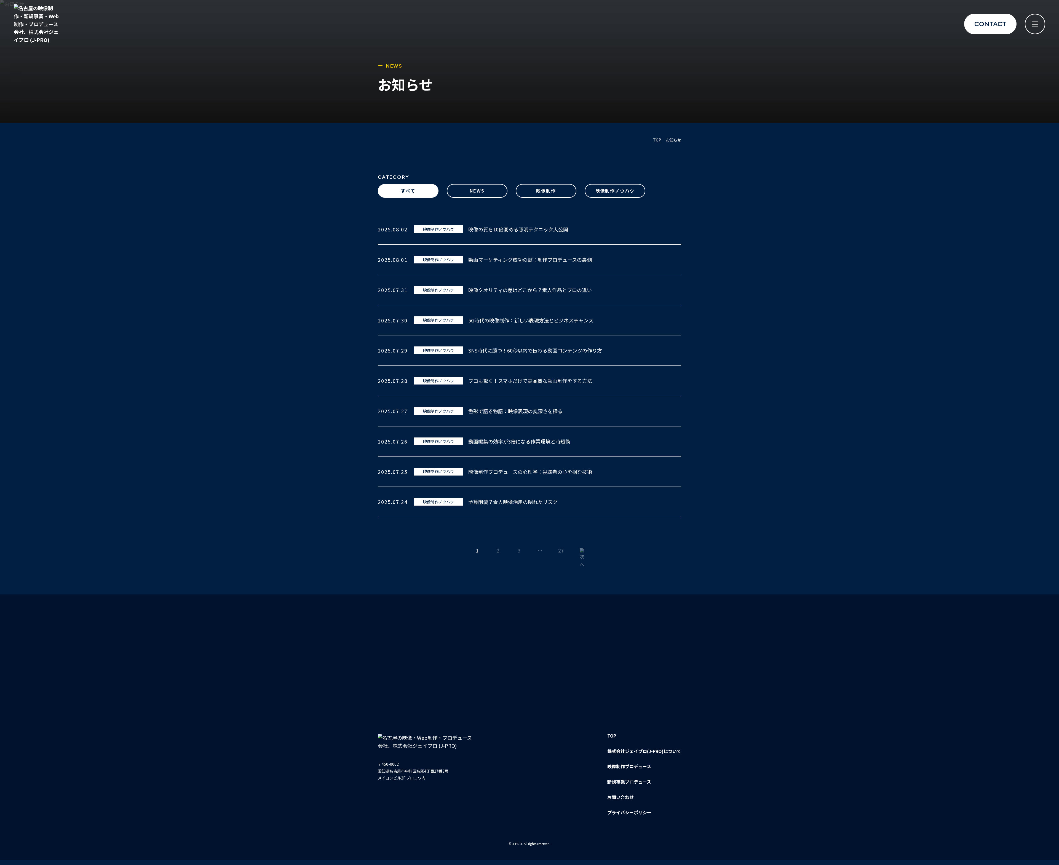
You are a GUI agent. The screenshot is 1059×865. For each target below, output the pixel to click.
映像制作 (546, 190)
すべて (408, 190)
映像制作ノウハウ (615, 190)
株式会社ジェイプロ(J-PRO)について (644, 751)
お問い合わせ (620, 797)
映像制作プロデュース (629, 766)
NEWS (477, 190)
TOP (611, 735)
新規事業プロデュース (629, 781)
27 (561, 550)
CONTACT (990, 24)
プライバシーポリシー (629, 812)
